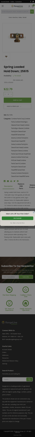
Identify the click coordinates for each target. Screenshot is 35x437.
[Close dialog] (33, 212)
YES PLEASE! (17, 218)
